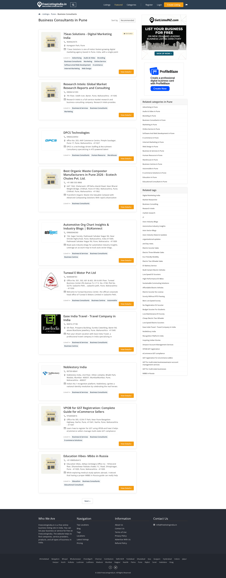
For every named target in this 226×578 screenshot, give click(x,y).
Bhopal (64, 559)
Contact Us (119, 528)
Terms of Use (120, 532)
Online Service (100, 61)
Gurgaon (157, 559)
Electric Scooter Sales (151, 248)
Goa (149, 559)
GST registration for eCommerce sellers (158, 358)
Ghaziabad (141, 559)
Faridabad (130, 559)
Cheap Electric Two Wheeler (153, 318)
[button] (186, 4)
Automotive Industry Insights (154, 226)
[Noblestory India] (51, 375)
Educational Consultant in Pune (155, 181)
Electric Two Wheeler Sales (153, 261)
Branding (101, 58)
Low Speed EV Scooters (152, 274)
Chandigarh (87, 559)
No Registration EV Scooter (153, 305)
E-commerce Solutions (73, 440)
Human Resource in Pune (152, 155)
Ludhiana (90, 562)
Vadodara (163, 562)
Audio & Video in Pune (151, 111)
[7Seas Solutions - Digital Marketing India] (51, 42)
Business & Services (80, 108)
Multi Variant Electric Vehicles (154, 270)
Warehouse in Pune (150, 160)
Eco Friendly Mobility (151, 257)
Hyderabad (167, 559)
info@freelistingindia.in (166, 525)
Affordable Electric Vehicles (153, 287)
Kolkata (71, 562)
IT (143, 217)
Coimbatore (108, 559)
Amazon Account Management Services (158, 344)
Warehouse (112, 155)
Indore (177, 559)
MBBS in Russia (148, 373)
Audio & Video (89, 58)
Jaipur (184, 559)
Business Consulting (150, 204)
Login (159, 4)
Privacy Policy (121, 536)
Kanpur (55, 562)
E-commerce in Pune (151, 138)
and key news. (148, 243)
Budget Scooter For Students (154, 309)
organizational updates (151, 239)
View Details (126, 72)
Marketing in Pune (150, 124)
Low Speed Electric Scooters (153, 322)
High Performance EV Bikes (153, 278)
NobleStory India (149, 331)
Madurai (99, 562)
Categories (131, 4)
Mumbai (108, 562)
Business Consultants (72, 61)
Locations (81, 536)
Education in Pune (150, 177)
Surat (154, 562)
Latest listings (83, 539)
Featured (119, 4)
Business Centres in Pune (152, 164)
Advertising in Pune (150, 107)
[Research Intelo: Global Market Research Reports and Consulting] (51, 92)
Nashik (125, 562)
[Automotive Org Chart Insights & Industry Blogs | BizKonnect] (51, 232)
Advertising (76, 58)
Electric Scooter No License (153, 292)
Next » (87, 501)
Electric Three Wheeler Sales (153, 252)
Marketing (88, 61)
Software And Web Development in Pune (158, 133)
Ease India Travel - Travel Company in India (159, 327)
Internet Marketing (72, 68)
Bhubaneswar (75, 559)
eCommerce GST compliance (154, 353)
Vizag (171, 562)
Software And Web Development (77, 65)
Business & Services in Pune (153, 151)
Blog (79, 528)
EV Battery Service (150, 265)
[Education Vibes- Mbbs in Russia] (51, 464)
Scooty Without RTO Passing (154, 296)
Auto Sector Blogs (149, 230)
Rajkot (147, 562)
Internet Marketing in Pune (153, 142)
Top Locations (83, 525)
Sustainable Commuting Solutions (156, 283)
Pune (53, 14)
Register (149, 4)
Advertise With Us (123, 539)
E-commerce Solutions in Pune (154, 173)
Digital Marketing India (151, 195)
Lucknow (80, 562)
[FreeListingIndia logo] (52, 4)
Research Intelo (149, 208)
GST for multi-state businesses (154, 369)
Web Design (86, 68)
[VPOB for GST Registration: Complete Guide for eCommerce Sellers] (51, 415)
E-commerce (98, 65)
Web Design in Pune (150, 146)
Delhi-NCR (120, 559)
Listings (107, 4)
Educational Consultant (73, 485)
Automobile (112, 300)
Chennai (98, 559)
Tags (79, 532)
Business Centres (71, 257)
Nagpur (117, 562)
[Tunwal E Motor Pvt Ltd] (51, 280)
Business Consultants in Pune (154, 120)
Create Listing (173, 4)
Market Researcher (150, 199)
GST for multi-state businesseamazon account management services (160, 363)
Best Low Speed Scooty (152, 300)
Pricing (80, 543)
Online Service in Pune (151, 129)
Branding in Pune (149, 116)
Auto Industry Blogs (150, 221)
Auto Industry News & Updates (155, 235)
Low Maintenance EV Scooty (154, 314)
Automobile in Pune (150, 168)
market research (149, 213)
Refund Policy (121, 543)
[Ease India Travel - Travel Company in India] (51, 324)
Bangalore (55, 559)
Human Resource (98, 155)
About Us (119, 525)
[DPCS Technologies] (51, 140)
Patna (133, 562)
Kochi (63, 562)
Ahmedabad (44, 559)
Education (76, 481)
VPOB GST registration (151, 349)
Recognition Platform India (153, 336)
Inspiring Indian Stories (151, 340)
